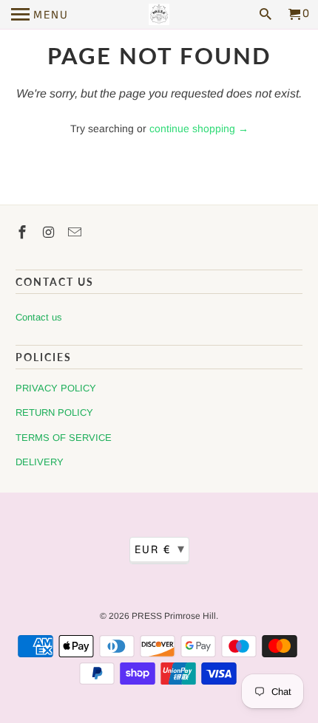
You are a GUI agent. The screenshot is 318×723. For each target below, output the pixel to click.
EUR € (160, 549)
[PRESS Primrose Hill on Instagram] (50, 232)
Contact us (39, 317)
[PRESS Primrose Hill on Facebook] (24, 232)
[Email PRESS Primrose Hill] (76, 232)
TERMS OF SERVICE (64, 437)
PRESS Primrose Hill (174, 616)
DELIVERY (40, 461)
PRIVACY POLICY (56, 388)
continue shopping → (198, 128)
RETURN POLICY (54, 412)
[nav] (40, 15)
